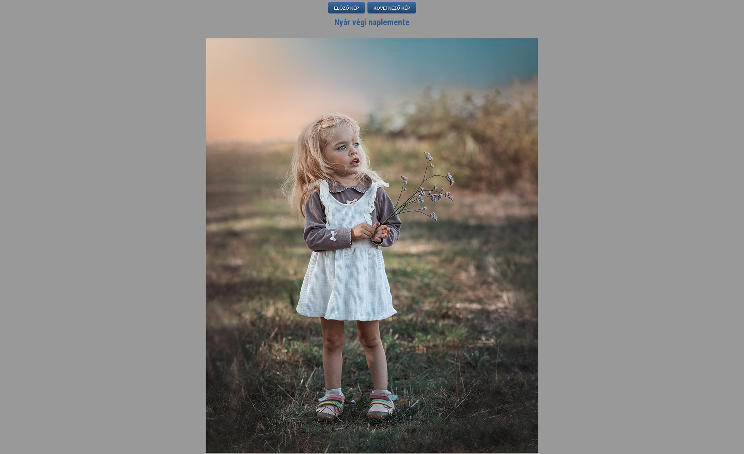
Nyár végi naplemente (372, 22)
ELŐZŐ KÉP (346, 8)
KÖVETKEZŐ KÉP (392, 8)
